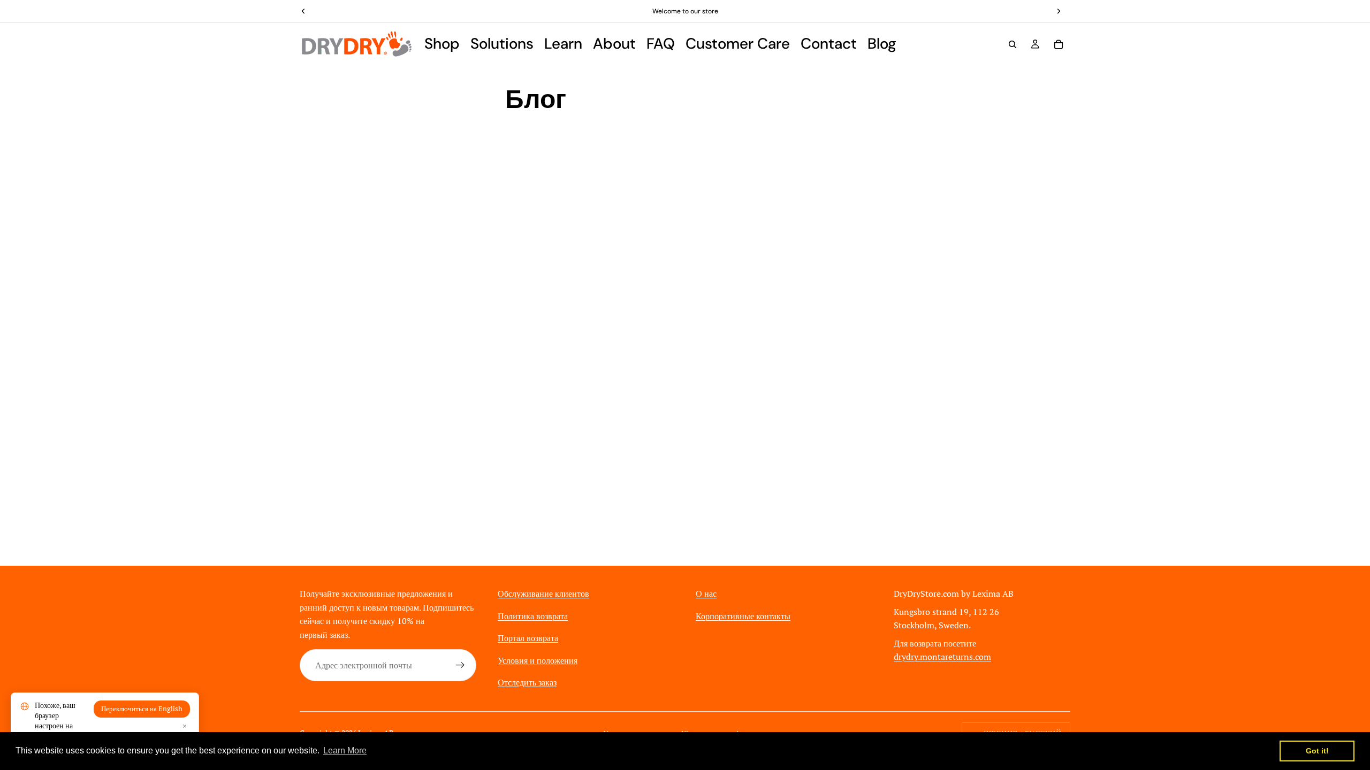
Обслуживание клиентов (543, 593)
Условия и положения (537, 660)
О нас (706, 593)
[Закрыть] (184, 726)
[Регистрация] (460, 665)
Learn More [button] (345, 750)
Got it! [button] (1317, 750)
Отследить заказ (527, 682)
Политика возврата (533, 616)
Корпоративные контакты (743, 616)
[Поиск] (1012, 44)
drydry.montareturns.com (942, 657)
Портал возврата (528, 638)
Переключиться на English (141, 708)
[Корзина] (1058, 44)
